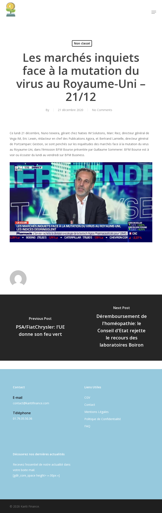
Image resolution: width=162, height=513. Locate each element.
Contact (89, 405)
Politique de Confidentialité (102, 419)
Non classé (82, 43)
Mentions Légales (96, 412)
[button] (153, 12)
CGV (87, 397)
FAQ (87, 426)
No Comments (102, 110)
